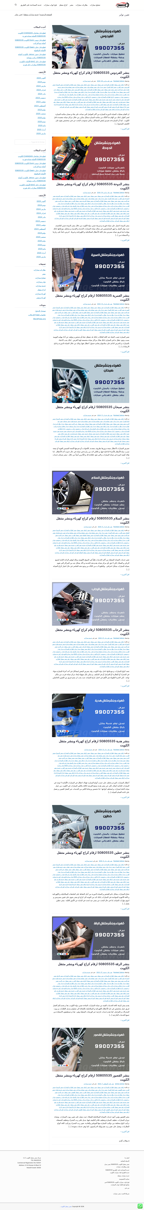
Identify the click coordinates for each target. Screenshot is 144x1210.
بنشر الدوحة (59, 196)
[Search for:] (30, 142)
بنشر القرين (120, 87)
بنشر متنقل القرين (68, 89)
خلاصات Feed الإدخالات (37, 315)
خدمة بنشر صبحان (93, 434)
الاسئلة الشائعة (125, 1161)
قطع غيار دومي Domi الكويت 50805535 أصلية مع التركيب (30, 41)
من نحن (127, 1188)
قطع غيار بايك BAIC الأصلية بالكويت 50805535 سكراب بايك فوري (32, 63)
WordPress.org (39, 319)
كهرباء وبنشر (115, 107)
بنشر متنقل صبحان (90, 424)
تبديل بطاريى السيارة (97, 92)
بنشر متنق (114, 89)
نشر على (104, 81)
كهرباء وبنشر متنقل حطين (86, 887)
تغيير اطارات (80, 94)
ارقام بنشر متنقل (119, 85)
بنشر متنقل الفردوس (80, 89)
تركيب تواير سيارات (105, 94)
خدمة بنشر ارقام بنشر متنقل (97, 99)
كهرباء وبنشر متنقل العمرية (86, 330)
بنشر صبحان (66, 421)
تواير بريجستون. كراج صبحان (115, 431)
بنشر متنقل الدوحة (87, 201)
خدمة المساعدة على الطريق (31, 5)
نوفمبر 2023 (41, 102)
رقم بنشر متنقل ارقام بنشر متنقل (66, 102)
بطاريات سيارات (82, 5)
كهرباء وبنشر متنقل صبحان (102, 441)
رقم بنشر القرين (81, 102)
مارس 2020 (41, 133)
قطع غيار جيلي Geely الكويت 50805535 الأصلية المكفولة (30, 48)
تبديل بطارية (106, 92)
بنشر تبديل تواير (101, 87)
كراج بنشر (65, 216)
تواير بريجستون (60, 206)
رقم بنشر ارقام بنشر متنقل (110, 102)
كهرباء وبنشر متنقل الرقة (87, 998)
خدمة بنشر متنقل (69, 211)
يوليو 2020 (42, 118)
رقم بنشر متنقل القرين (105, 104)
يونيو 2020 (42, 122)
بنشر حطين (69, 867)
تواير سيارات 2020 (69, 97)
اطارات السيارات (109, 85)
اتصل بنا (127, 1158)
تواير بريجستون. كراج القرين (92, 97)
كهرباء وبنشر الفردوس (104, 107)
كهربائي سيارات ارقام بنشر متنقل (115, 109)
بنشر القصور (121, 1090)
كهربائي (67, 107)
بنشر (71, 5)
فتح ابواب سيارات (50, 5)
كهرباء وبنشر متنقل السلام (86, 552)
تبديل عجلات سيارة (116, 94)
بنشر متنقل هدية (79, 758)
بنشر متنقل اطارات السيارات (95, 89)
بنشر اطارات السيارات (69, 85)
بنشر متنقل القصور (76, 1092)
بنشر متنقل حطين (77, 869)
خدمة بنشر (109, 99)
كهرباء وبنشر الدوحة (112, 218)
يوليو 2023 (42, 110)
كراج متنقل (63, 5)
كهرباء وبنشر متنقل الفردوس (77, 107)
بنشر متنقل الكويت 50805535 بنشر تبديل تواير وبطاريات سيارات (116, 1165)
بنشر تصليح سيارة (69, 87)
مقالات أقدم (123, 1141)
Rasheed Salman (118, 81)
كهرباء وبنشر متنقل (92, 107)
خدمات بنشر (116, 99)
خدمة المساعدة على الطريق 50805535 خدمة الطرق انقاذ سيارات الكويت (117, 1171)
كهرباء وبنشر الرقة (112, 998)
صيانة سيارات (94, 104)
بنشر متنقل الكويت (66, 1206)
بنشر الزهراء (59, 85)
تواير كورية (123, 99)
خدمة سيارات (87, 81)
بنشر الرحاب (59, 642)
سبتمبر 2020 (41, 114)
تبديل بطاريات (115, 92)
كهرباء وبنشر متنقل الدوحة (86, 218)
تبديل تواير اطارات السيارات (66, 92)
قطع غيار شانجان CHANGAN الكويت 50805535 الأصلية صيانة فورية (32, 34)
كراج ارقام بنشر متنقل (71, 104)
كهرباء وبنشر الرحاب (112, 664)
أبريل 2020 (41, 129)
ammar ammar (119, 1084)
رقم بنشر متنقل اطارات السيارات (69, 436)
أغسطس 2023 (40, 106)
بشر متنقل (100, 85)
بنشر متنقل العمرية (87, 312)
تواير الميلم (73, 94)
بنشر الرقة (60, 976)
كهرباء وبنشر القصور (112, 1109)
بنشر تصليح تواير (91, 87)
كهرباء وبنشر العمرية (112, 330)
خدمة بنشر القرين (66, 99)
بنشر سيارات (117, 1193)
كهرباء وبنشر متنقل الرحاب (86, 664)
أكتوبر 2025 (41, 78)
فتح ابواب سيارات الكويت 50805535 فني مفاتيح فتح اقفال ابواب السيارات (117, 1183)
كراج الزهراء (60, 104)
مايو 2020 (42, 125)
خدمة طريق (122, 102)
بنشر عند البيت (122, 89)
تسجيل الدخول (40, 311)
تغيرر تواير (87, 94)
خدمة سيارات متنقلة (123, 1176)
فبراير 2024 (41, 90)
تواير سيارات (79, 97)
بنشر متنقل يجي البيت (64, 201)
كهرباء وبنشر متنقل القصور (86, 1109)
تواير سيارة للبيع (68, 208)
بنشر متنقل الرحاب (87, 647)
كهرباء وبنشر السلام (112, 552)
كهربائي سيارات (68, 218)
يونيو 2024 (42, 82)
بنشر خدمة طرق (60, 198)
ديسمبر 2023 (41, 98)
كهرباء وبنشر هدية (80, 775)
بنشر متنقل (107, 89)
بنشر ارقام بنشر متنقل (83, 85)
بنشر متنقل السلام (88, 535)
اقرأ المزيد (125, 129)
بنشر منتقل (122, 92)
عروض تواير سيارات (84, 104)
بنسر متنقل (93, 85)
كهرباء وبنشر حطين (112, 887)
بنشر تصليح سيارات (80, 87)
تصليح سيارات (95, 5)
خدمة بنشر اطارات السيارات (80, 99)
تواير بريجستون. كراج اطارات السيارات (112, 97)
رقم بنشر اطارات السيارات (94, 102)
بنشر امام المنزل (111, 87)
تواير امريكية (65, 94)
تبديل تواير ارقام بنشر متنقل (82, 92)
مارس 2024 (41, 86)
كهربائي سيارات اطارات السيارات (95, 109)
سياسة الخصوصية (124, 1179)
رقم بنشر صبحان (104, 436)
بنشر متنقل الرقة (88, 981)
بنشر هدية (122, 760)
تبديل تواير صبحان (74, 426)
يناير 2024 (42, 94)
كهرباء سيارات (40, 294)
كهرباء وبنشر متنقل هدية (93, 775)
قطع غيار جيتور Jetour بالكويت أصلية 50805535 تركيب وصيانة (32, 56)
